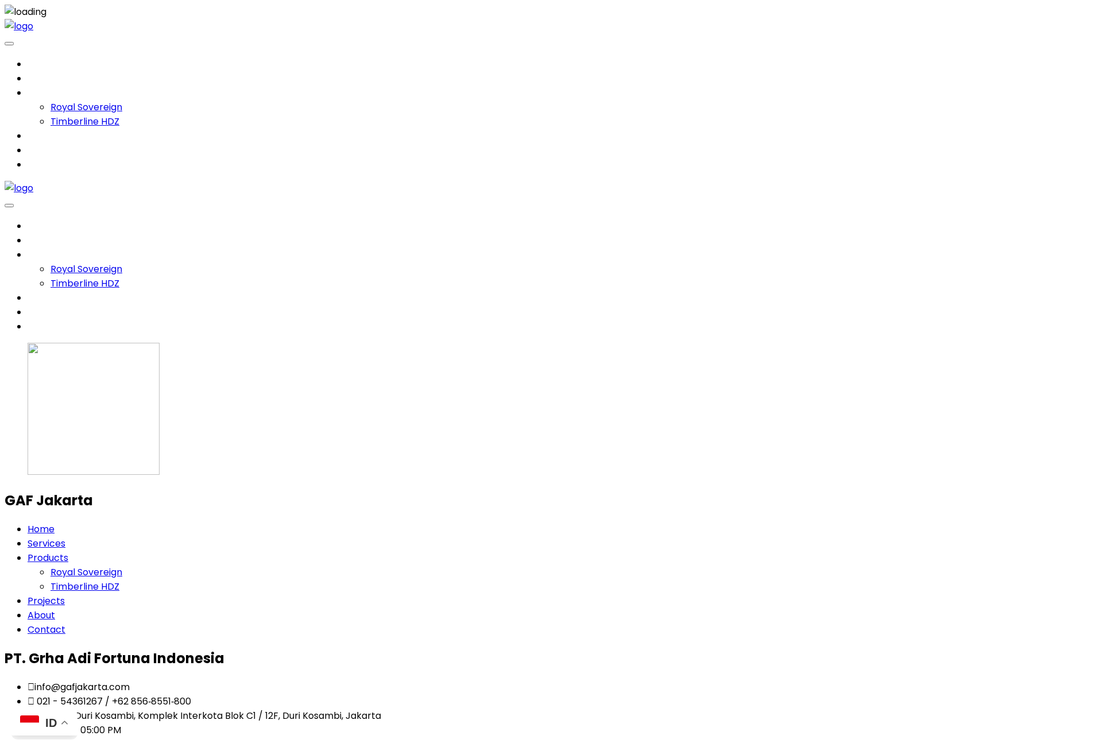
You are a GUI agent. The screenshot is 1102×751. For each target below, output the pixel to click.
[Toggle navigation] (9, 43)
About (41, 150)
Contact (46, 164)
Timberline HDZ (85, 121)
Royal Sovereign (86, 107)
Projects (46, 135)
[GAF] (19, 26)
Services (46, 78)
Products (48, 92)
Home (41, 64)
